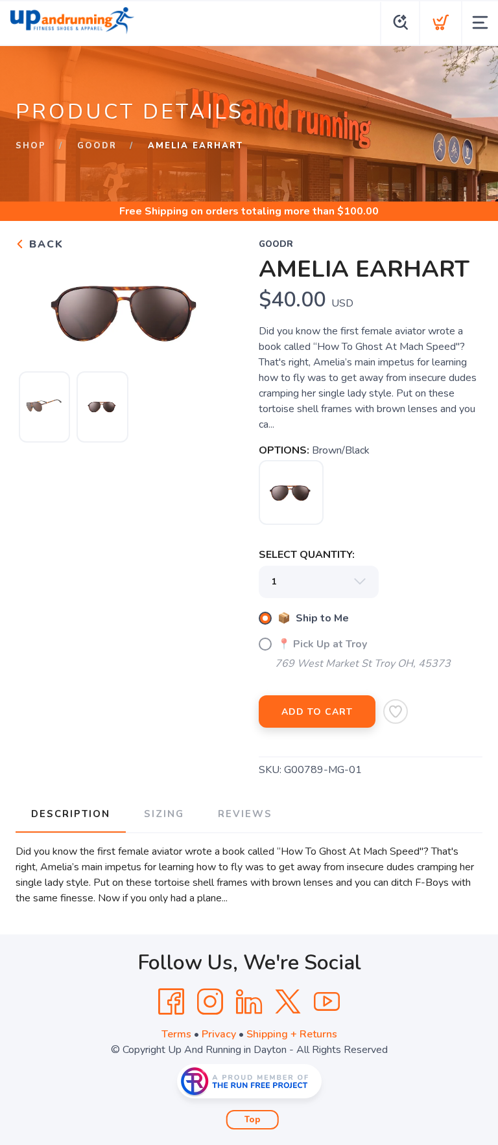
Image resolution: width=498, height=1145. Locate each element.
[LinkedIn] (249, 1001)
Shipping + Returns (291, 1034)
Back (44, 244)
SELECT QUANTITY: (307, 555)
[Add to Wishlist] (395, 711)
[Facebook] (171, 1001)
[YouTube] (326, 1001)
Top (252, 1120)
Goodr (97, 146)
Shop (31, 146)
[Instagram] (210, 1001)
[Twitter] (287, 1001)
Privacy (219, 1034)
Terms (176, 1034)
